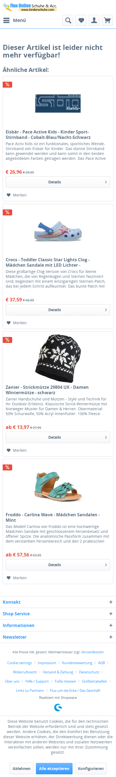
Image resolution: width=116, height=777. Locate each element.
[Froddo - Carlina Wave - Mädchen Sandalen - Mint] (58, 486)
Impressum (47, 662)
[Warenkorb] (107, 20)
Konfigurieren (91, 768)
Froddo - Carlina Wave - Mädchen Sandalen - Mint (53, 517)
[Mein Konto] (94, 20)
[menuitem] (14, 20)
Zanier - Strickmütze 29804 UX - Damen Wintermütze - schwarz (47, 389)
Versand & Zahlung (58, 672)
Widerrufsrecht (25, 672)
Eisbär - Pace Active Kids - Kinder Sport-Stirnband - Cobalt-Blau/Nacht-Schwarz (48, 134)
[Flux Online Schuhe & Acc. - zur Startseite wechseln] (30, 7)
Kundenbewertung (77, 662)
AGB (101, 662)
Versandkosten (92, 652)
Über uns (12, 681)
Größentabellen (94, 681)
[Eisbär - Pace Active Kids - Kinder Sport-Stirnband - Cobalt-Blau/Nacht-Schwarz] (58, 103)
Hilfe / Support (37, 681)
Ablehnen (21, 768)
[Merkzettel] (81, 20)
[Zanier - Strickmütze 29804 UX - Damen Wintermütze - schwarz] (58, 358)
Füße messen (65, 681)
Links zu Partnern (30, 690)
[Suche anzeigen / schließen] (67, 20)
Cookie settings (19, 662)
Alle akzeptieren (54, 768)
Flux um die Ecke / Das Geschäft (75, 690)
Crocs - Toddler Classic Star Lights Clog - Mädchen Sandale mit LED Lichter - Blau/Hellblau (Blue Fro (48, 262)
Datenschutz (89, 672)
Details (54, 181)
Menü (19, 20)
